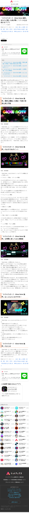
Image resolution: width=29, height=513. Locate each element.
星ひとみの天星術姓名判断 (15, 494)
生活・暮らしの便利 (20, 27)
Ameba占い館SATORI (14, 497)
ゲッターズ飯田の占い (15, 492)
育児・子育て (9, 29)
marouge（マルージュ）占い (14, 490)
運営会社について (20, 482)
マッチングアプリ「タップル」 (15, 489)
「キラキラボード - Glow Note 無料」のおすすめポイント (15, 66)
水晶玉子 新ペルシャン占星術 (14, 496)
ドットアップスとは (10, 477)
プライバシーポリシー (10, 482)
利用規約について (7, 479)
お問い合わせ (15, 502)
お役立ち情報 (15, 4)
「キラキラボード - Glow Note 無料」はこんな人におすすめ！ (15, 73)
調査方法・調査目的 (19, 477)
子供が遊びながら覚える (7, 31)
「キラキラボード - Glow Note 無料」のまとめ (15, 76)
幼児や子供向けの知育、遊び (21, 29)
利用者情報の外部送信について (19, 479)
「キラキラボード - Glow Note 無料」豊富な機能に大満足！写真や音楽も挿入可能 (15, 63)
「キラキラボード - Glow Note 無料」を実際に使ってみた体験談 (15, 69)
